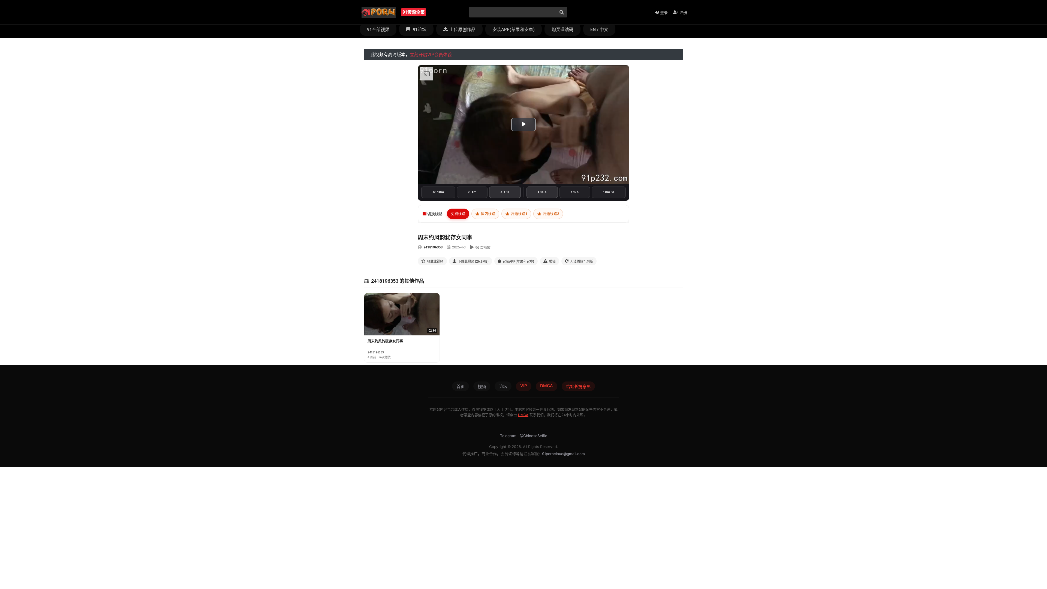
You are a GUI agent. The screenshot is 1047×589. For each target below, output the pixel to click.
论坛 (503, 386)
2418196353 (433, 247)
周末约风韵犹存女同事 (385, 341)
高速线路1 (518, 214)
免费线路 (458, 214)
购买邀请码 (562, 29)
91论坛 (419, 29)
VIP (523, 385)
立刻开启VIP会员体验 (431, 54)
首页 (460, 386)
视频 (482, 386)
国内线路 (487, 214)
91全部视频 (378, 29)
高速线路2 (550, 214)
